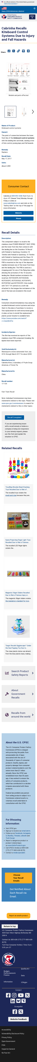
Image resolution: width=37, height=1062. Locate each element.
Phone (18, 218)
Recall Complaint (14, 417)
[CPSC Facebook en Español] (15, 1012)
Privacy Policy (7, 1037)
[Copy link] (28, 51)
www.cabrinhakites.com (11, 203)
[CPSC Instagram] (15, 995)
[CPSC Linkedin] (13, 1001)
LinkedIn (24, 836)
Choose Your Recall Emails (18, 878)
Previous (4, 112)
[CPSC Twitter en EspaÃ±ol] (21, 1012)
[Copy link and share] (18, 51)
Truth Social (10, 838)
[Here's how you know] (18, 3)
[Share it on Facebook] (9, 51)
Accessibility (6, 1030)
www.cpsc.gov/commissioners (13, 403)
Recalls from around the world (20, 715)
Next (33, 112)
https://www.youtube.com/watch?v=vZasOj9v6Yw (14, 319)
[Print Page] (23, 51)
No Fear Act (6, 1053)
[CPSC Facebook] (9, 995)
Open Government (8, 1041)
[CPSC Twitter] (28, 995)
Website (18, 213)
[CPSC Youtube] (21, 995)
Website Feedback (18, 1019)
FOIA (3, 1045)
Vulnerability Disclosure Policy (13, 1033)
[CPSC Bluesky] (18, 1001)
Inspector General (8, 1049)
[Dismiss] (34, 8)
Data (23, 975)
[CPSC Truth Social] (24, 1001)
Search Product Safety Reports (20, 673)
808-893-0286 (17, 196)
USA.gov (24, 982)
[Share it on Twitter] (13, 51)
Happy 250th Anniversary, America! (13, 11)
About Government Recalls (18, 694)
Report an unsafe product (18, 916)
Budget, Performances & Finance (10, 973)
